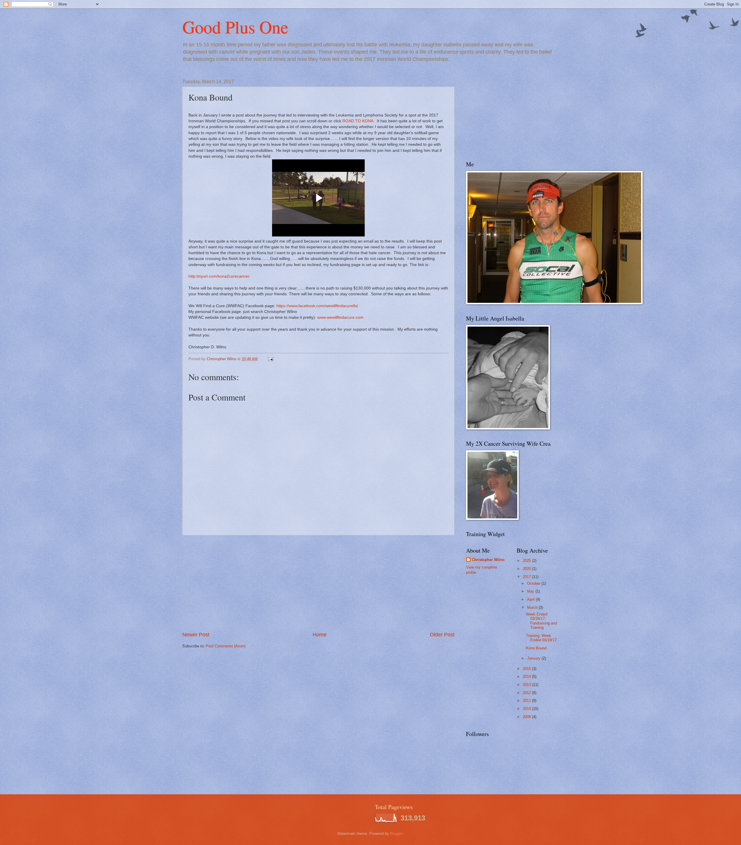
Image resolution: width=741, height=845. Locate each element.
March (533, 607)
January (534, 658)
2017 (527, 577)
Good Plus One (235, 26)
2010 (527, 708)
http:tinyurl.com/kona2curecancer (219, 276)
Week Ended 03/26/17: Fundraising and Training (541, 621)
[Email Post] (270, 359)
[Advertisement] (318, 583)
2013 (527, 684)
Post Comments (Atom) (225, 646)
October (534, 583)
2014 (527, 676)
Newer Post (195, 635)
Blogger (396, 833)
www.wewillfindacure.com (340, 317)
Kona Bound (536, 648)
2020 (527, 569)
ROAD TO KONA (357, 121)
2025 (527, 560)
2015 (527, 668)
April (531, 599)
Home (320, 635)
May (531, 591)
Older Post (442, 635)
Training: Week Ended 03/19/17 (541, 637)
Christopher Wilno (488, 560)
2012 (527, 693)
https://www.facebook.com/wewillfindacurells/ (317, 306)
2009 (527, 717)
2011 (527, 700)
